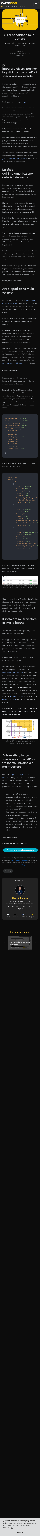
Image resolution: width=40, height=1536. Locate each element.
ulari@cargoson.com (25, 865)
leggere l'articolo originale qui (19, 860)
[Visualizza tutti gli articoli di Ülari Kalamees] (20, 890)
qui (12, 1528)
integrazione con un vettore (12, 672)
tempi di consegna (16, 696)
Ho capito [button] (20, 1532)
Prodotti (8, 871)
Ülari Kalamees (20, 51)
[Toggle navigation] (36, 4)
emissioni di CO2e (9, 699)
